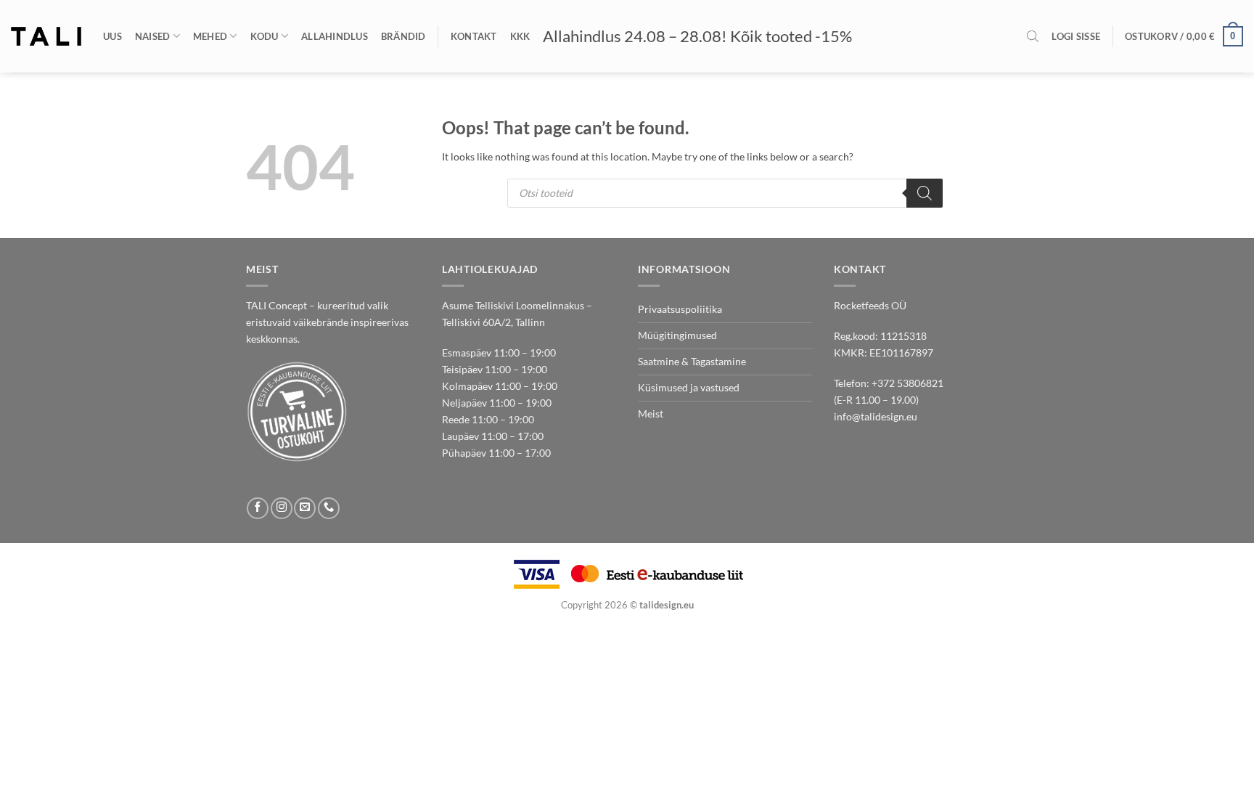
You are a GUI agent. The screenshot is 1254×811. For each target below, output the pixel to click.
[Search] (924, 193)
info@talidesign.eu (875, 416)
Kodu (264, 36)
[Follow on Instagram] (281, 508)
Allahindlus (334, 36)
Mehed (210, 36)
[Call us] (329, 508)
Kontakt (474, 36)
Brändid (403, 36)
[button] (1076, 36)
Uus (112, 36)
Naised (153, 36)
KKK (520, 36)
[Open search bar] (1032, 35)
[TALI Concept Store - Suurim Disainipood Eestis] (46, 36)
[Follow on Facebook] (258, 508)
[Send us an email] (305, 508)
